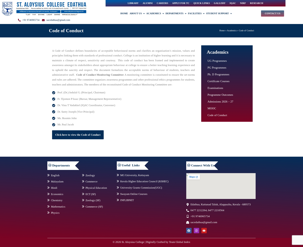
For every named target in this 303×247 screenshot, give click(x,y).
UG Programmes (217, 60)
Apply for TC (180, 3)
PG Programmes (217, 67)
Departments (174, 13)
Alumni (148, 3)
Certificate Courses (218, 81)
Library (133, 3)
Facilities (195, 13)
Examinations (215, 88)
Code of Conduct (217, 115)
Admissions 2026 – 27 (220, 101)
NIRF (243, 3)
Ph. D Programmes (218, 74)
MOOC (212, 108)
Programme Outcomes (220, 94)
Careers (162, 3)
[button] (137, 13)
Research (256, 3)
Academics (153, 13)
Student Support (217, 13)
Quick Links (201, 3)
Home (124, 13)
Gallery (220, 3)
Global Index (183, 242)
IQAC (233, 3)
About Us (136, 13)
